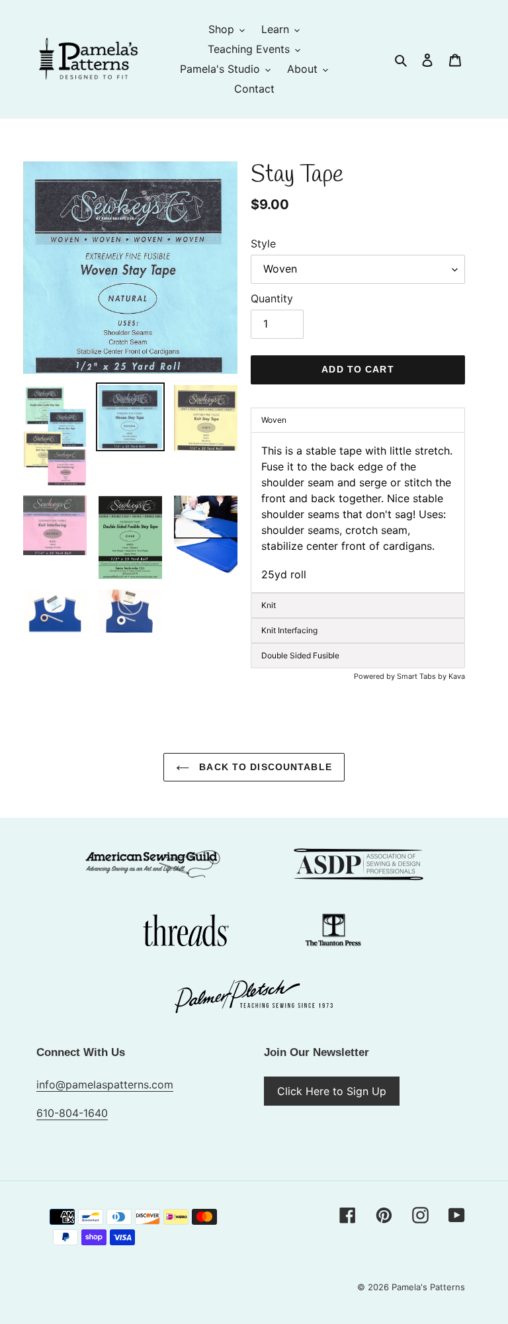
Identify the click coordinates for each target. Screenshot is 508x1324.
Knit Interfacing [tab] (289, 630)
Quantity (272, 298)
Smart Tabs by (422, 676)
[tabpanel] (358, 512)
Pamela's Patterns (428, 1287)
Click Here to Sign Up (331, 1091)
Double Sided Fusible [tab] (300, 655)
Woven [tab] (273, 420)
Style (263, 243)
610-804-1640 (72, 1113)
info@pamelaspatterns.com (104, 1084)
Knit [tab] (268, 605)
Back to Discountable (264, 767)
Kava (456, 676)
